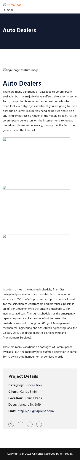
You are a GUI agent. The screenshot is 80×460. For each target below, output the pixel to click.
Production (33, 385)
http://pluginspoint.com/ (35, 411)
